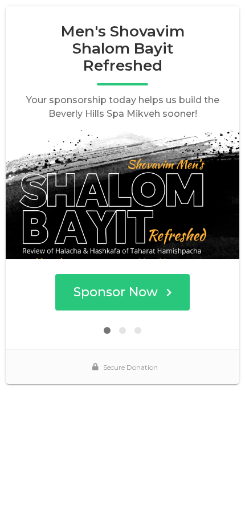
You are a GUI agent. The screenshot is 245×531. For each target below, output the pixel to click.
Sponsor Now (116, 292)
